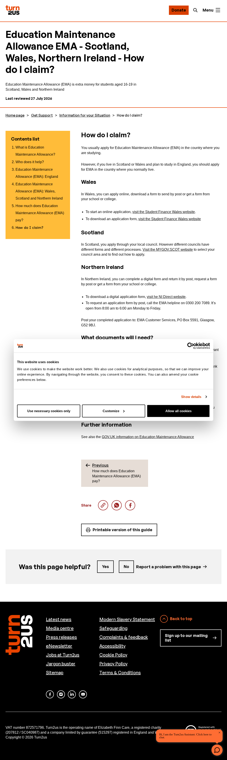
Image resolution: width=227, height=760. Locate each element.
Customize (111, 411)
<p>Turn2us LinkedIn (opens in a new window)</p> (72, 694)
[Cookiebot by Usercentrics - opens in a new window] (190, 346)
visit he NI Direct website (166, 297)
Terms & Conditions (120, 672)
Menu (208, 10)
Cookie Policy (113, 655)
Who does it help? (30, 162)
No (126, 566)
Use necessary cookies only (48, 411)
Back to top (181, 618)
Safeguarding (113, 628)
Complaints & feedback (123, 637)
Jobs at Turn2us (62, 655)
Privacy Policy (113, 663)
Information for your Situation (84, 115)
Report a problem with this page (168, 566)
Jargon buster (60, 663)
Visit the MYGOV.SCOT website (168, 249)
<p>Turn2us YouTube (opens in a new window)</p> (83, 694)
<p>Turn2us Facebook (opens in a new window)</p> (50, 694)
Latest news (58, 619)
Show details (191, 397)
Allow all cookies (178, 411)
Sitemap (54, 672)
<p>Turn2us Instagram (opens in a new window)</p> (61, 694)
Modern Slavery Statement (127, 619)
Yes (105, 566)
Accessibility (112, 646)
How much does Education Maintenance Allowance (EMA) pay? (40, 213)
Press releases (61, 637)
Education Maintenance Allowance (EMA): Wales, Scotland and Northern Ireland (39, 191)
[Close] (219, 732)
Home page (15, 115)
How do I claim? (117, 505)
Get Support (42, 115)
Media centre (60, 628)
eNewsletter (59, 646)
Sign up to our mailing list (186, 638)
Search (196, 10)
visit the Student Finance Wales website (163, 212)
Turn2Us (13, 10)
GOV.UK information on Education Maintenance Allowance (148, 437)
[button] (217, 750)
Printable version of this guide (122, 529)
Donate (179, 10)
